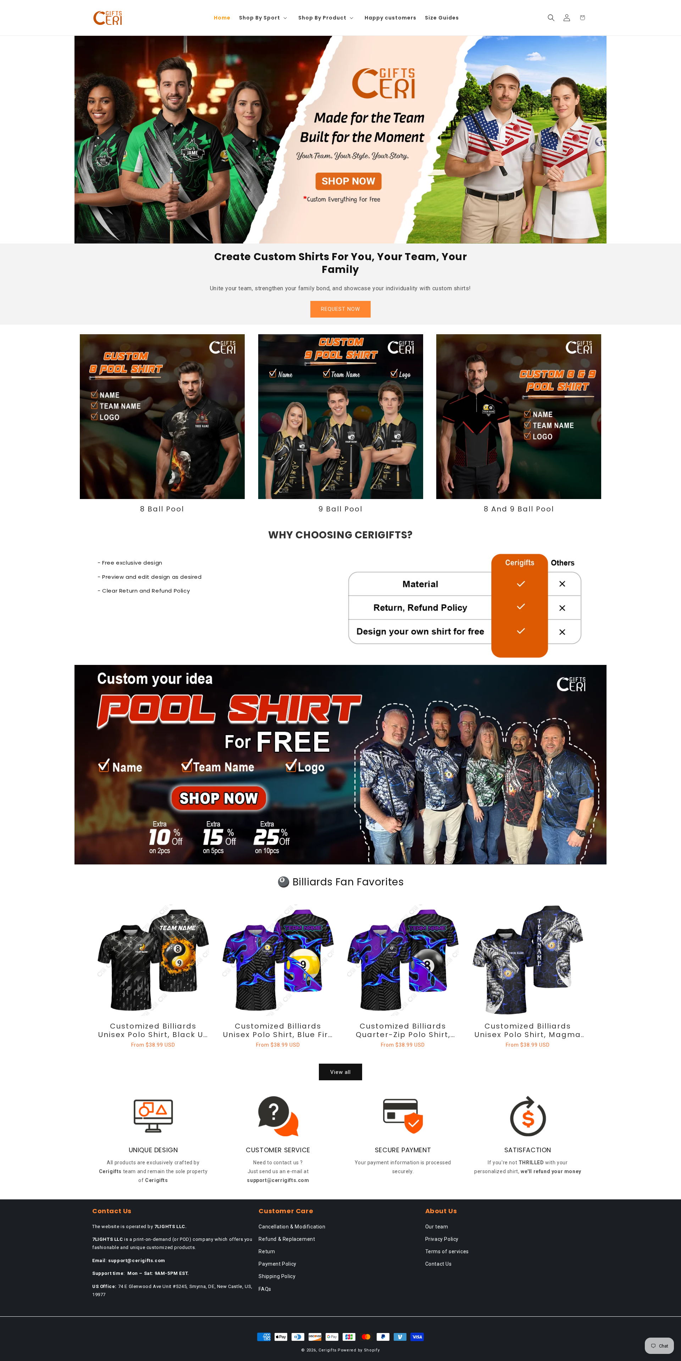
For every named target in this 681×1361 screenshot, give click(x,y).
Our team (436, 1227)
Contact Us (438, 1264)
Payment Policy (277, 1264)
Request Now (340, 309)
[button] (264, 17)
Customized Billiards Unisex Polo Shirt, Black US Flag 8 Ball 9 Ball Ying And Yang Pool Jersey (153, 1030)
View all (340, 1072)
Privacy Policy (442, 1239)
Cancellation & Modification (292, 1227)
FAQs (265, 1289)
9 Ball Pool (340, 509)
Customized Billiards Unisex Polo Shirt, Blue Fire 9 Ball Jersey (278, 1030)
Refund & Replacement (287, 1239)
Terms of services (447, 1251)
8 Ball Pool (162, 509)
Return (267, 1251)
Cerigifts (327, 1350)
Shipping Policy (277, 1276)
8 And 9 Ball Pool (519, 509)
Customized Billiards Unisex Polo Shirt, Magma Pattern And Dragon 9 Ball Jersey (527, 1030)
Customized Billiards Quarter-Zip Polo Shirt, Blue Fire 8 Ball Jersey (403, 1030)
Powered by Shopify (359, 1350)
